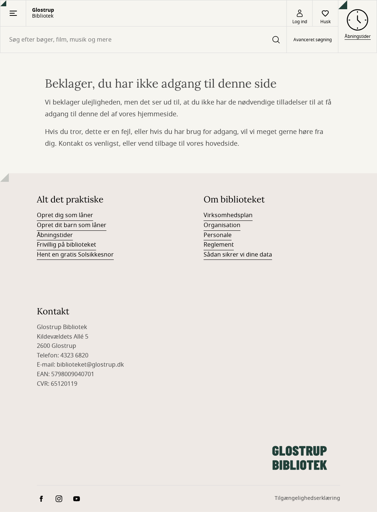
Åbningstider (55, 235)
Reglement (219, 244)
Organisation (222, 225)
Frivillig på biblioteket (66, 244)
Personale (218, 235)
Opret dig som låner (65, 215)
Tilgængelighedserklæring (307, 498)
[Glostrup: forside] (299, 457)
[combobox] (143, 40)
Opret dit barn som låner (71, 225)
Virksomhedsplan (228, 215)
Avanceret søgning (312, 39)
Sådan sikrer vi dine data (238, 254)
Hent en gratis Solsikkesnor (75, 254)
